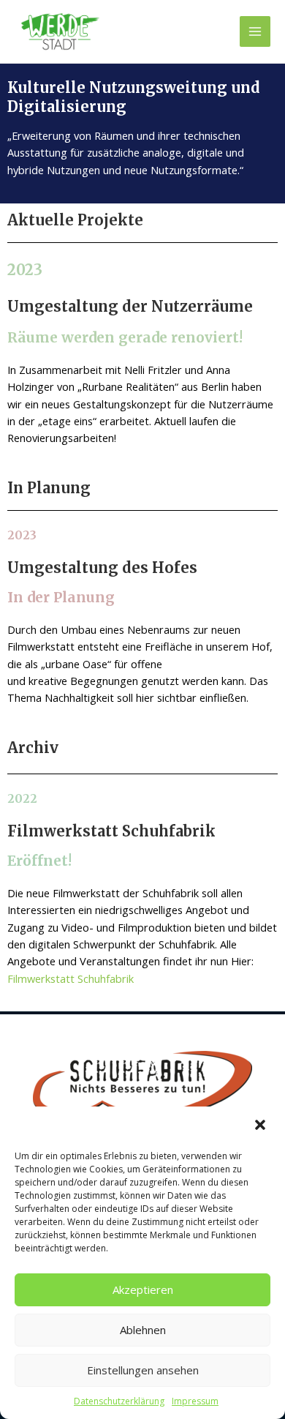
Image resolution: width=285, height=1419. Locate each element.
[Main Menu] (255, 31)
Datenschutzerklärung (119, 1401)
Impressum (195, 1401)
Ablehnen (143, 1329)
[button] (261, 1126)
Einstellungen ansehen (143, 1370)
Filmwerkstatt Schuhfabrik (70, 978)
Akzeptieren (143, 1289)
